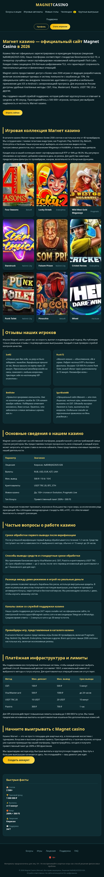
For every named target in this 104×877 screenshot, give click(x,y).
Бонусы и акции (13, 11)
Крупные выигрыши (88, 11)
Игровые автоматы (33, 11)
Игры (39, 851)
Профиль (41, 26)
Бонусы (29, 851)
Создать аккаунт (19, 760)
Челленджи (68, 11)
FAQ (76, 851)
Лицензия (51, 851)
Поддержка (52, 19)
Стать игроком (60, 26)
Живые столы (51, 11)
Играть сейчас (13, 112)
